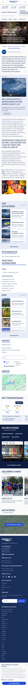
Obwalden (4, 631)
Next (22, 195)
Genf (3, 657)
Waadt (15, 19)
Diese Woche (18, 433)
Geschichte (4, 583)
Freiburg (4, 651)
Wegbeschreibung (9, 366)
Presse (3, 585)
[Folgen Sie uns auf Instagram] (6, 577)
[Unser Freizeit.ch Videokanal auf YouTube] (9, 577)
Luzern (3, 629)
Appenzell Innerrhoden (7, 611)
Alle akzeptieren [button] (14, 683)
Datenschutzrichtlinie (22, 677)
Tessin (3, 655)
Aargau (3, 621)
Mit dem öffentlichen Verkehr (19, 362)
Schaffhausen (5, 619)
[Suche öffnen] (3, 2)
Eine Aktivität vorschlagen (8, 570)
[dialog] (14, 674)
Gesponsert (4, 76)
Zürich (3, 645)
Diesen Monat (5, 437)
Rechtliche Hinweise (6, 562)
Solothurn (4, 635)
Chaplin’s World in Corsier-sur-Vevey (12, 121)
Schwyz (3, 637)
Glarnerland (4, 627)
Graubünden (4, 613)
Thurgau (4, 639)
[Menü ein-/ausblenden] (25, 2)
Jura (3, 649)
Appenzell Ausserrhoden (7, 609)
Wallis (3, 647)
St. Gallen (4, 633)
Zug (3, 643)
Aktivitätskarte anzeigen (14, 524)
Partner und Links (6, 587)
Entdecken (7, 113)
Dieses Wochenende (7, 433)
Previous (15, 195)
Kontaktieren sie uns (6, 560)
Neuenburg (4, 653)
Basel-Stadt (4, 623)
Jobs (3, 589)
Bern (3, 617)
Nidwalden (4, 615)
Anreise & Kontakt (14, 46)
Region (10, 19)
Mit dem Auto (8, 362)
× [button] (26, 664)
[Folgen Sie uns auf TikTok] (12, 577)
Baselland (4, 625)
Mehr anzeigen (14, 246)
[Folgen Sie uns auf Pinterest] (15, 577)
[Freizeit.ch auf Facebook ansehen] (3, 577)
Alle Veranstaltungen (14, 465)
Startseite (4, 19)
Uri (2, 641)
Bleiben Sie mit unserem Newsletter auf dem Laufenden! (12, 596)
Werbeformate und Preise (7, 568)
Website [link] (4, 352)
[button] (14, 680)
